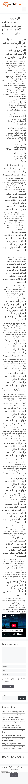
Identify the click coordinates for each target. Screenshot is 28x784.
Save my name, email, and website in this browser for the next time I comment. (14, 679)
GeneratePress (14, 769)
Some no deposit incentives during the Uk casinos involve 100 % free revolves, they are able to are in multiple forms (13, 713)
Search (4, 695)
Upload (14, 775)
